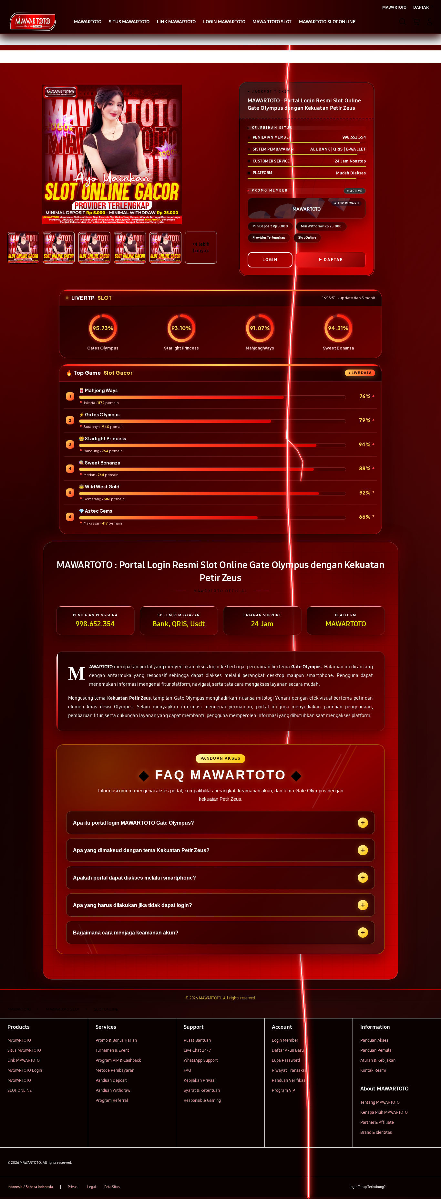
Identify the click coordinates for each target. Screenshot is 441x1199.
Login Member (285, 1040)
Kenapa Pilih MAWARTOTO (384, 1112)
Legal (91, 1186)
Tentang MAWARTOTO (380, 1102)
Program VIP (283, 1090)
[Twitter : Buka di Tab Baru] (406, 1187)
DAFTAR (333, 259)
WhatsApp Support (201, 1060)
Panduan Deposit (111, 1080)
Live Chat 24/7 (197, 1050)
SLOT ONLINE (19, 1090)
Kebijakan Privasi (199, 1080)
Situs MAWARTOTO (24, 1050)
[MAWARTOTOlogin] (33, 21)
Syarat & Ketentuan (202, 1090)
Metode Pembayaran (115, 1070)
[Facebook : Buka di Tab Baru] (394, 1187)
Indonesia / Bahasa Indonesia (30, 1186)
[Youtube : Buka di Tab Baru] (430, 1187)
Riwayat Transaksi (289, 1070)
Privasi (73, 1186)
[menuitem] (87, 22)
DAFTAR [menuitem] (421, 7)
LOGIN (270, 259)
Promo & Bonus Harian (116, 1040)
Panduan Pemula (376, 1050)
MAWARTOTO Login (24, 1070)
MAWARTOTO (19, 1040)
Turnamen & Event (112, 1050)
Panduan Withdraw (113, 1090)
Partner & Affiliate (377, 1122)
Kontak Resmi (373, 1070)
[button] (416, 21)
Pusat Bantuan (197, 1040)
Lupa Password (286, 1060)
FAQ (187, 1070)
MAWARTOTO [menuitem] (394, 7)
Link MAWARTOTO (23, 1060)
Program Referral (112, 1100)
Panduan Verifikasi (289, 1080)
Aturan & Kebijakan (377, 1060)
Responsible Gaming (202, 1100)
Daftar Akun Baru (288, 1050)
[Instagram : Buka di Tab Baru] (418, 1187)
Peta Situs (112, 1186)
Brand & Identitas (376, 1132)
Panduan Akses (374, 1040)
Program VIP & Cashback (118, 1060)
